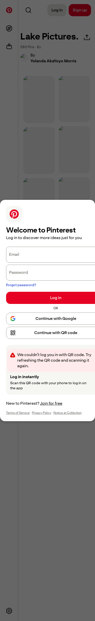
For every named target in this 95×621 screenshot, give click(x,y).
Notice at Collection (67, 413)
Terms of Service (18, 413)
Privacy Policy (41, 413)
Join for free (51, 403)
